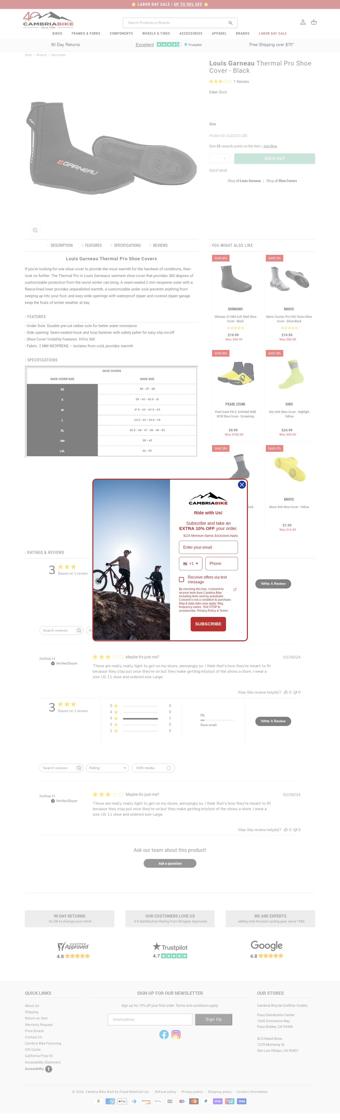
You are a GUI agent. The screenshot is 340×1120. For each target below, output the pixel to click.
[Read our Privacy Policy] (235, 590)
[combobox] (190, 563)
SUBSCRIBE (208, 623)
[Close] (242, 485)
